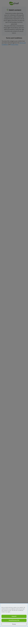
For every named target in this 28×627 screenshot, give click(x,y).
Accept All (14, 616)
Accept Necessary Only (14, 620)
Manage (14, 624)
